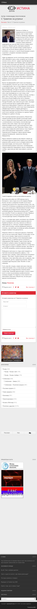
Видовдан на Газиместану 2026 (9, 582)
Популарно (7, 432)
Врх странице (30, 287)
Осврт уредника (7, 392)
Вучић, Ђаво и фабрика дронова (9, 570)
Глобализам (6, 378)
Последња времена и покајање (9, 578)
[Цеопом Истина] (18, 6)
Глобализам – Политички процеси (14, 385)
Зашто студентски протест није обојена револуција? (14, 574)
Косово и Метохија (8, 402)
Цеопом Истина (11, 603)
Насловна (4, 22)
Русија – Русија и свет (11, 371)
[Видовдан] (12, 471)
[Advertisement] (12, 420)
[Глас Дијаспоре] (12, 488)
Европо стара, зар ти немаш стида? (10, 586)
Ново (18, 432)
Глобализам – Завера (11, 381)
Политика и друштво (8, 406)
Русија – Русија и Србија (11, 375)
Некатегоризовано (8, 399)
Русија (5, 369)
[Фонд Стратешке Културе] (12, 463)
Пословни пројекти (8, 388)
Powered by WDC (32, 607)
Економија (6, 395)
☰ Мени (4, 2)
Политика (10, 283)
